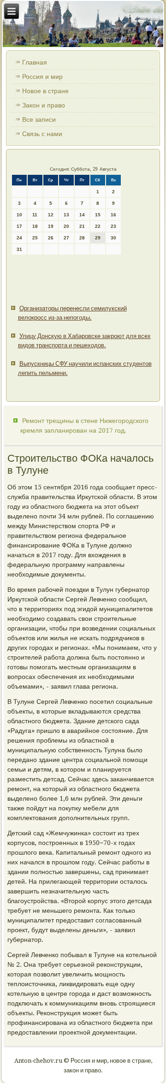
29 (98, 237)
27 (66, 237)
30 (113, 237)
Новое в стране (45, 91)
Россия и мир (42, 76)
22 (98, 226)
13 (66, 214)
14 (82, 214)
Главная (34, 62)
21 (82, 226)
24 (19, 237)
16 (113, 214)
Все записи (39, 119)
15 (98, 214)
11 (34, 214)
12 (50, 214)
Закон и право (43, 105)
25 (35, 237)
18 (35, 226)
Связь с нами (42, 133)
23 (113, 226)
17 (19, 226)
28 (82, 237)
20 (66, 226)
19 (50, 226)
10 (19, 214)
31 (19, 249)
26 (50, 237)
